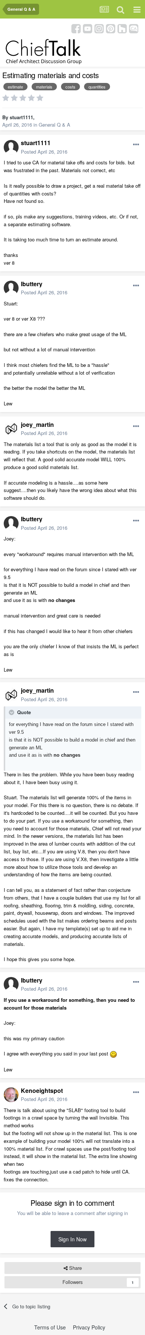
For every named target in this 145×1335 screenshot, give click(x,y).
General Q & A (54, 124)
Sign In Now (72, 1239)
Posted (44, 151)
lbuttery (31, 284)
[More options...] (136, 144)
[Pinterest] (110, 28)
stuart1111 (21, 117)
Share (75, 1267)
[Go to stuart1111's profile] (11, 147)
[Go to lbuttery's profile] (11, 288)
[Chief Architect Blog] (133, 28)
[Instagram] (99, 28)
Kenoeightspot (42, 1090)
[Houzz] (122, 28)
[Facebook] (76, 28)
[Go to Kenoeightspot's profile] (11, 1094)
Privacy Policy (89, 1327)
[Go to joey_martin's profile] (11, 428)
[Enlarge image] (113, 1053)
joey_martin (37, 424)
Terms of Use (50, 1327)
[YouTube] (87, 28)
